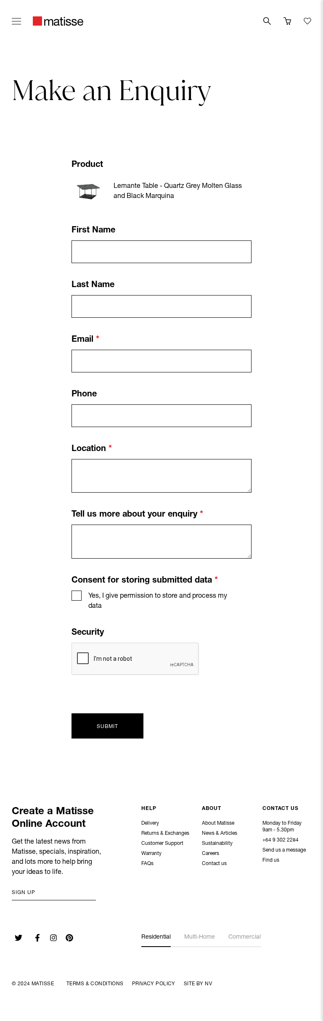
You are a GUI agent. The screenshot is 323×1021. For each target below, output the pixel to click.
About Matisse (218, 823)
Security (87, 633)
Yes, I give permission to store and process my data (157, 601)
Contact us (214, 863)
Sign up (23, 892)
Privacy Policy (153, 984)
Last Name (92, 285)
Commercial (244, 937)
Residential (156, 937)
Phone (84, 394)
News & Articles (219, 833)
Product (87, 165)
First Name (93, 231)
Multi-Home (199, 937)
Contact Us (280, 808)
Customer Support (162, 843)
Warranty (151, 853)
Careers (210, 853)
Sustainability (217, 843)
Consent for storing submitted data (142, 581)
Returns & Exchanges (165, 833)
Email (83, 340)
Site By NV (198, 984)
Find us (270, 860)
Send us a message (284, 850)
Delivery (150, 823)
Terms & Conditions (95, 984)
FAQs (147, 863)
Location (90, 449)
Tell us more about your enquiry (135, 515)
